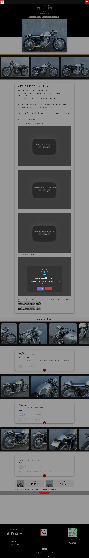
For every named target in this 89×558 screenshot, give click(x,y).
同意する (40, 288)
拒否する (48, 288)
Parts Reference (44, 492)
